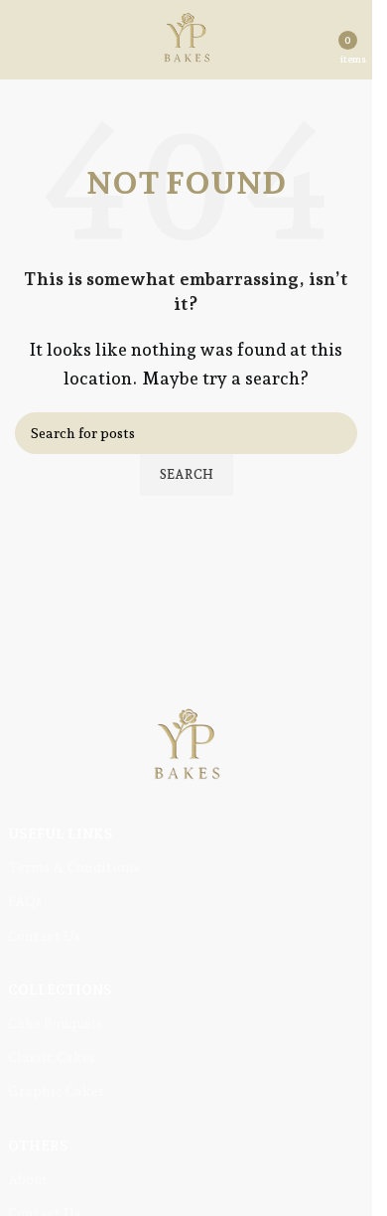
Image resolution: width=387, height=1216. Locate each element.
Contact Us (44, 936)
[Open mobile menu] (23, 40)
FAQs (25, 901)
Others (38, 1145)
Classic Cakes (51, 1057)
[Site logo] (186, 38)
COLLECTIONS (60, 989)
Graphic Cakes (56, 1091)
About (28, 1179)
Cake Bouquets (55, 1023)
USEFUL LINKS (60, 833)
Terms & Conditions (74, 867)
